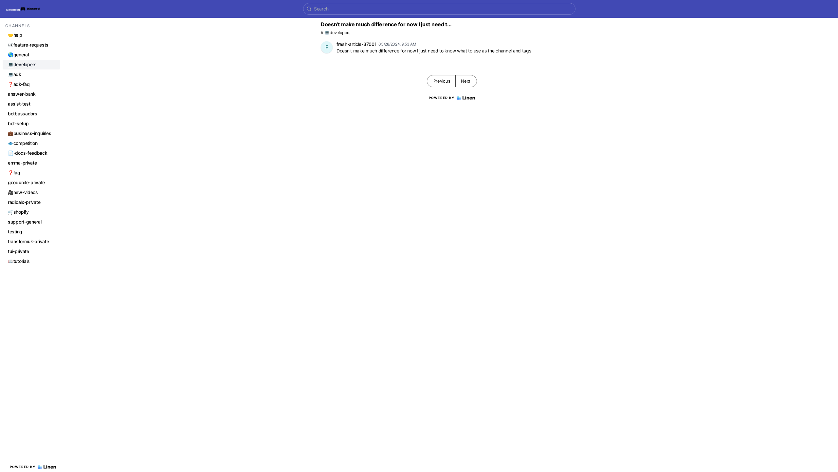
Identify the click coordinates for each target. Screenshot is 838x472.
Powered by (23, 467)
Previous (441, 81)
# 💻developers (336, 32)
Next (465, 81)
